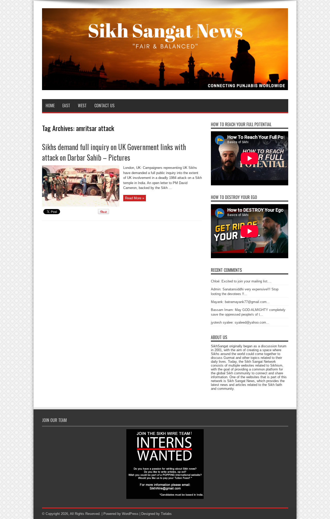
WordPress (130, 514)
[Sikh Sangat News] (165, 86)
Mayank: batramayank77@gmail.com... (240, 302)
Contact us (104, 105)
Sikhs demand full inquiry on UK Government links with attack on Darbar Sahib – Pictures (114, 152)
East (66, 105)
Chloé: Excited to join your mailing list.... (241, 281)
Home (50, 105)
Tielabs (166, 514)
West (82, 105)
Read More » (134, 198)
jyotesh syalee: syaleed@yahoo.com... (240, 322)
